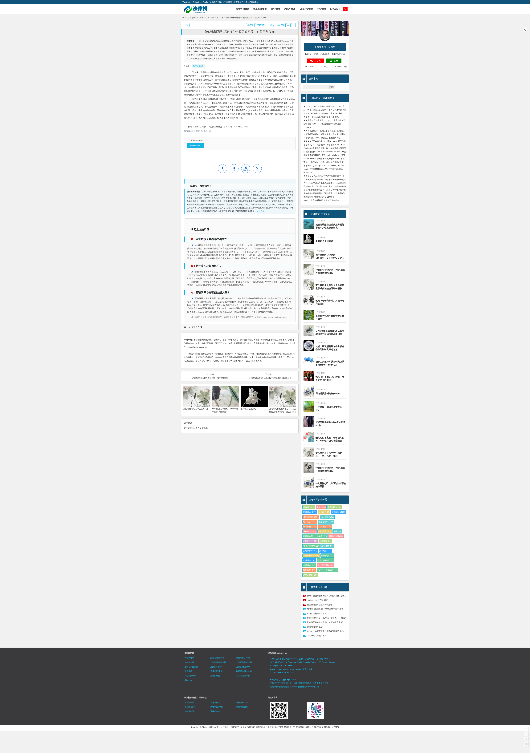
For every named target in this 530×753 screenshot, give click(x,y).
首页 (187, 17)
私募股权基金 (311, 555)
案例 (321, 507)
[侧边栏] (293, 25)
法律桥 (324, 512)
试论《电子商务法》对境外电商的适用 (330, 302)
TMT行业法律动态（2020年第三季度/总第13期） (328, 609)
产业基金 (309, 560)
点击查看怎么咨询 (320, 683)
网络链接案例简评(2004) (328, 393)
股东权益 (309, 526)
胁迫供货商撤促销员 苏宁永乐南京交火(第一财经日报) (330, 622)
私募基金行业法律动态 (315, 536)
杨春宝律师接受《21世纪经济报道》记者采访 (326, 618)
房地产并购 (310, 575)
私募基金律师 (311, 546)
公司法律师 (310, 517)
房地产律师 (310, 551)
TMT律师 (327, 517)
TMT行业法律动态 (327, 570)
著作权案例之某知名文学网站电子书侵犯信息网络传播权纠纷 (330, 287)
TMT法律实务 (212, 17)
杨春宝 (250, 25)
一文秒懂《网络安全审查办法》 (329, 408)
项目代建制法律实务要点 (317, 613)
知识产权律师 (325, 560)
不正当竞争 (326, 522)
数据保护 (309, 570)
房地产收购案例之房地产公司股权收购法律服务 (327, 596)
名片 (336, 61)
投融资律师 (336, 536)
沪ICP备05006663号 (302, 727)
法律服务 (334, 507)
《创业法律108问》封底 (317, 600)
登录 (205, 428)
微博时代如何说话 (315, 627)
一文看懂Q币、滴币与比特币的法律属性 (331, 485)
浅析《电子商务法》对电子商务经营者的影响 (330, 378)
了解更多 (260, 211)
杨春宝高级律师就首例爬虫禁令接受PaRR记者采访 (330, 363)
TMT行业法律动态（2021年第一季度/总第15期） (330, 469)
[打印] (288, 25)
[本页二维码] (526, 744)
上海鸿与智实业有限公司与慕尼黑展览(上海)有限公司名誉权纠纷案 (282, 412)
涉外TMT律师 (198, 17)
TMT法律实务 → (195, 145)
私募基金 (309, 512)
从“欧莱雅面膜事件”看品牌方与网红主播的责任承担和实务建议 (330, 333)
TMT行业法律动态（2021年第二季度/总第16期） (330, 271)
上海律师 (325, 541)
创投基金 (309, 565)
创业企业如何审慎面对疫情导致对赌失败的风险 (327, 631)
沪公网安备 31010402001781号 (325, 727)
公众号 (317, 61)
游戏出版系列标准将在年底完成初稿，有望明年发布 (240, 31)
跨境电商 (325, 551)
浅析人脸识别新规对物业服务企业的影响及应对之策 (330, 348)
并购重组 (338, 512)
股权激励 (327, 546)
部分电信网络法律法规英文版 (195, 409)
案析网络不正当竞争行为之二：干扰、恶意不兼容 (329, 454)
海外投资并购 (325, 565)
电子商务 (309, 522)
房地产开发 (310, 541)
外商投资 (327, 555)
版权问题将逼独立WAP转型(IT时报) (330, 424)
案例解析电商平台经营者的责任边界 (330, 317)
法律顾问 (309, 531)
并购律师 (325, 526)
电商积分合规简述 (248, 409)
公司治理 (324, 531)
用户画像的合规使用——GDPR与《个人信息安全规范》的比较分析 (329, 257)
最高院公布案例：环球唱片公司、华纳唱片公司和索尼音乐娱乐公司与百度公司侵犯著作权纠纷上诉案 (330, 439)
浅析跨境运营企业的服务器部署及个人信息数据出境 (330, 226)
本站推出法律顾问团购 (316, 635)
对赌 (337, 531)
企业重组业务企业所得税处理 (319, 605)
